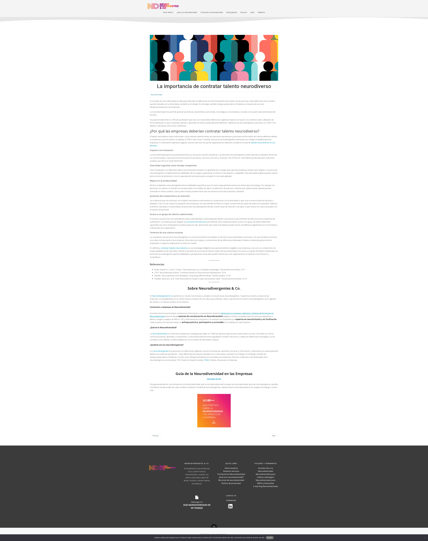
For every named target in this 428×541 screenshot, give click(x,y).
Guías (252, 12)
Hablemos (261, 12)
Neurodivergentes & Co (162, 296)
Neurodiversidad (156, 95)
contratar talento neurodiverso (174, 248)
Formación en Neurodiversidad (212, 12)
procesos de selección (197, 221)
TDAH (206, 360)
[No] (425, 538)
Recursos (243, 12)
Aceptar (270, 537)
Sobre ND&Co (168, 12)
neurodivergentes (161, 351)
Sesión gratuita (231, 12)
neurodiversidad (159, 333)
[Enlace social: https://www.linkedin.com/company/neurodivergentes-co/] (231, 506)
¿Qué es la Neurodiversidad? (187, 12)
